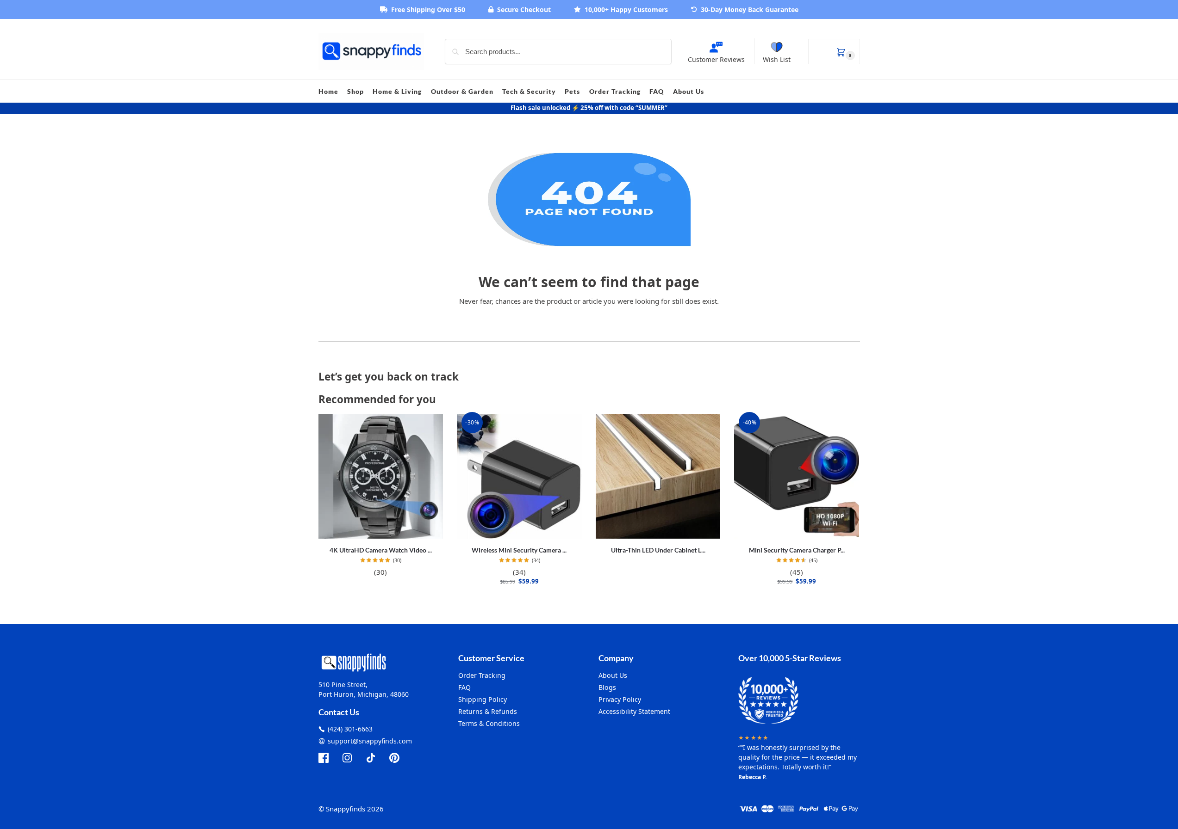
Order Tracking (481, 675)
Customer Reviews (716, 59)
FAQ (464, 687)
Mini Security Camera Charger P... (797, 550)
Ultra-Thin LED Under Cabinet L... (658, 550)
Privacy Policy (619, 699)
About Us (612, 675)
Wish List (777, 59)
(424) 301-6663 (350, 729)
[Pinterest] (394, 758)
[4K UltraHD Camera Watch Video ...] (380, 476)
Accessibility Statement (634, 711)
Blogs (607, 687)
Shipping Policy (482, 699)
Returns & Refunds (487, 711)
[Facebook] (323, 758)
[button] (834, 51)
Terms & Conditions (489, 723)
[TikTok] (371, 758)
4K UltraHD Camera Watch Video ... (381, 550)
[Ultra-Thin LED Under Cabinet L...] (658, 476)
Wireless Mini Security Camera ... (519, 550)
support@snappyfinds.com (370, 741)
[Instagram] (347, 758)
